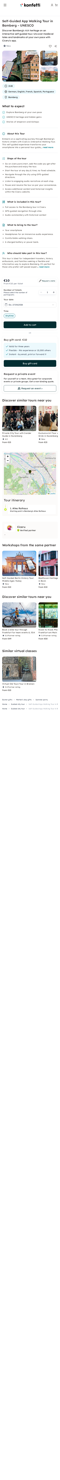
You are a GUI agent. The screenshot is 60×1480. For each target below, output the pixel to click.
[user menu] (51, 5)
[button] (30, 472)
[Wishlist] (50, 46)
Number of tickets (13, 290)
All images (32, 53)
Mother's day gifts (24, 700)
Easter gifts (7, 700)
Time (6, 311)
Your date (8, 299)
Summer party (42, 700)
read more (48, 147)
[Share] (55, 46)
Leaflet (52, 493)
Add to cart (30, 324)
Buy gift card (30, 363)
